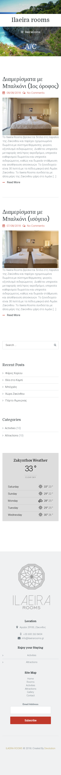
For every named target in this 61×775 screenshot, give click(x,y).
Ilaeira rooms (30, 20)
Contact (31, 695)
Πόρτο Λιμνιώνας (16, 400)
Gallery (30, 692)
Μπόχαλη (11, 386)
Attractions (11, 435)
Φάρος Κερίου (13, 373)
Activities (10, 428)
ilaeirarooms (32, 32)
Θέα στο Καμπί (14, 380)
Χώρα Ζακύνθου (15, 393)
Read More (13, 182)
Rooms (30, 682)
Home (30, 678)
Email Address (30, 704)
